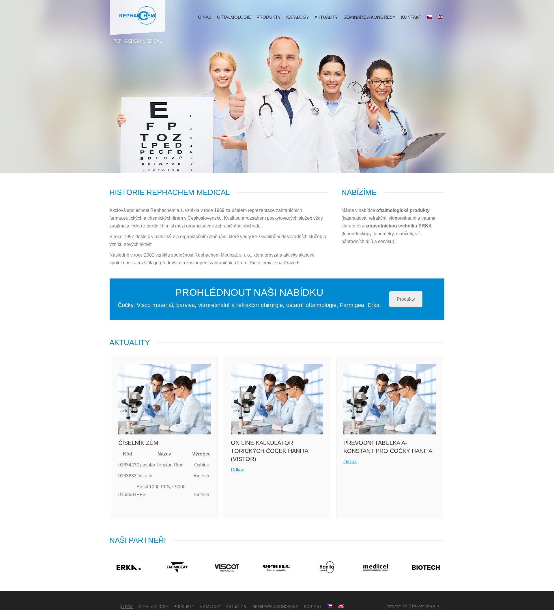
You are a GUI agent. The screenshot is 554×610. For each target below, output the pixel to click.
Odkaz (237, 469)
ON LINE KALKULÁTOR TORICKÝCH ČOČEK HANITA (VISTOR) (269, 451)
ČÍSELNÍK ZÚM (138, 443)
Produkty (406, 299)
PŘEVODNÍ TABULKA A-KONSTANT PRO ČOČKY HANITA (387, 447)
